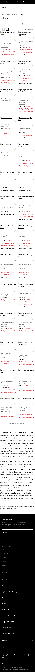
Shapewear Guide (8, 622)
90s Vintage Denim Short (25, 408)
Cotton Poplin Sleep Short (8, 295)
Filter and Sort (16, 24)
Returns (4, 561)
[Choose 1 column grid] (3, 29)
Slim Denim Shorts (6, 153)
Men (3, 14)
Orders (4, 557)
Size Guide (5, 573)
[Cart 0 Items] (28, 7)
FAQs (3, 550)
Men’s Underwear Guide (10, 616)
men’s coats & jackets (9, 509)
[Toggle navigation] (32, 7)
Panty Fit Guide (7, 610)
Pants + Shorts (14, 14)
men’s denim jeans (28, 506)
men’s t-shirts (18, 506)
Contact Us (5, 554)
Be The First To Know (8, 598)
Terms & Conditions (17, 667)
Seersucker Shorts (6, 124)
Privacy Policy (5, 667)
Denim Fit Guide (7, 628)
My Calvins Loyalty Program (11, 592)
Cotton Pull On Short (6, 407)
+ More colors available (25, 54)
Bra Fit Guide (6, 604)
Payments (5, 569)
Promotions (5, 580)
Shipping (4, 565)
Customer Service (7, 546)
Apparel (7, 14)
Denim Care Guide (8, 634)
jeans (6, 435)
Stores (4, 586)
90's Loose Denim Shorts (25, 381)
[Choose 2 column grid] (7, 29)
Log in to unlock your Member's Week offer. (17, 2)
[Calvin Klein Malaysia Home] (4, 7)
